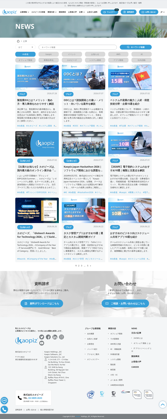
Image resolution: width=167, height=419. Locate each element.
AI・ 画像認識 (115, 349)
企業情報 (23, 12)
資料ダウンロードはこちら (44, 303)
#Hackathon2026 (86, 192)
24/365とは (138, 338)
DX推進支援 (114, 354)
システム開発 (115, 359)
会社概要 (90, 333)
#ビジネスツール (93, 258)
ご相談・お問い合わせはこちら (128, 303)
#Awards (21, 258)
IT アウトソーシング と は (141, 349)
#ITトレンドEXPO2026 (36, 192)
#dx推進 (21, 125)
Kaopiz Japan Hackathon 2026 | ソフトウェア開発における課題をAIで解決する (83, 168)
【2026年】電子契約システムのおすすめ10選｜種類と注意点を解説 (130, 168)
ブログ (22, 94)
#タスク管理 (78, 258)
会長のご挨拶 (92, 339)
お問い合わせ (31, 409)
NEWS (134, 328)
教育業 (113, 369)
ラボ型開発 (114, 339)
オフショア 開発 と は (141, 343)
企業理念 (90, 344)
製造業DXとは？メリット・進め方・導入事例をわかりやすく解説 (35, 101)
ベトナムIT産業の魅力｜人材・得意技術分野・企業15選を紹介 (129, 101)
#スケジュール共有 (137, 258)
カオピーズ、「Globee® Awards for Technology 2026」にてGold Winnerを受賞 (36, 235)
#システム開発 (45, 125)
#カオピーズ (32, 125)
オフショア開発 (116, 333)
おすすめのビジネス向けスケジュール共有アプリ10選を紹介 (129, 234)
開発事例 (62, 12)
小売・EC (114, 375)
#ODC (76, 125)
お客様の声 (72, 12)
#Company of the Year (37, 258)
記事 (81, 12)
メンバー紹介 (92, 349)
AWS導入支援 (115, 344)
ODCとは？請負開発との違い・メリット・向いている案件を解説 (83, 101)
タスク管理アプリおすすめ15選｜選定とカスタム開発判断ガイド (83, 234)
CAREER (135, 367)
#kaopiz (123, 192)
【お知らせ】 (25, 160)
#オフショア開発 (87, 125)
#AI (65, 192)
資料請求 (18, 409)
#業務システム (135, 192)
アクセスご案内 (93, 354)
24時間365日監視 (117, 385)
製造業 (113, 364)
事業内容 (51, 12)
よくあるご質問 (116, 380)
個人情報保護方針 (47, 409)
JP (161, 12)
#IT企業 (123, 125)
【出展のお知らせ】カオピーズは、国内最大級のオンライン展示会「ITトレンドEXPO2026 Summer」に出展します (36, 168)
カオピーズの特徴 (38, 12)
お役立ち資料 (92, 12)
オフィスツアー (93, 359)
